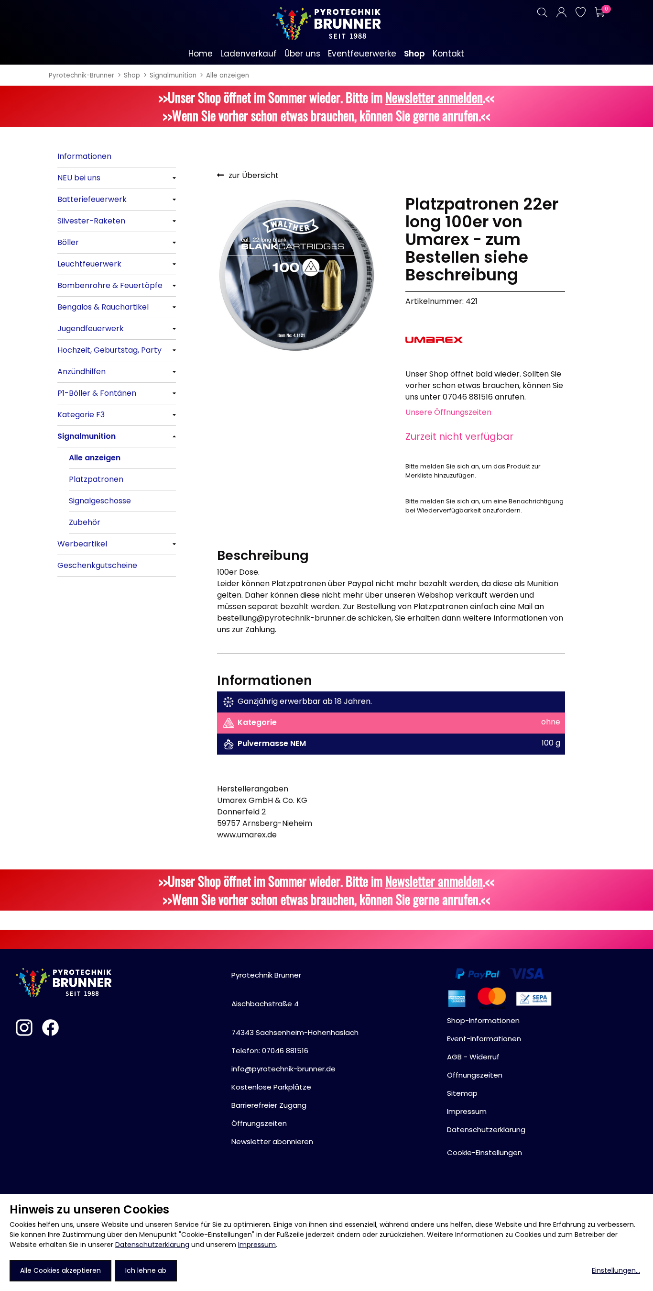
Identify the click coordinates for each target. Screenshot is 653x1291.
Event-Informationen (484, 1039)
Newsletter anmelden (434, 97)
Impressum (257, 1244)
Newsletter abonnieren (272, 1141)
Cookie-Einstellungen (484, 1152)
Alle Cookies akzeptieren (60, 1270)
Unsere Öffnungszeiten (448, 412)
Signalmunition (173, 75)
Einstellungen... (616, 1270)
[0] (599, 12)
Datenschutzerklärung (152, 1244)
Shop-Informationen (483, 1020)
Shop (132, 75)
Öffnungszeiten (259, 1123)
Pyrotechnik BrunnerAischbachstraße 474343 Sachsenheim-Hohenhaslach (295, 1003)
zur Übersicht (254, 175)
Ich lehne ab (145, 1270)
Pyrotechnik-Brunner (81, 75)
